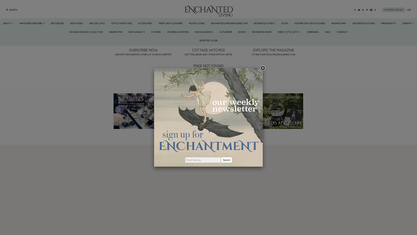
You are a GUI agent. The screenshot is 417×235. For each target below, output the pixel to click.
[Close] (263, 68)
